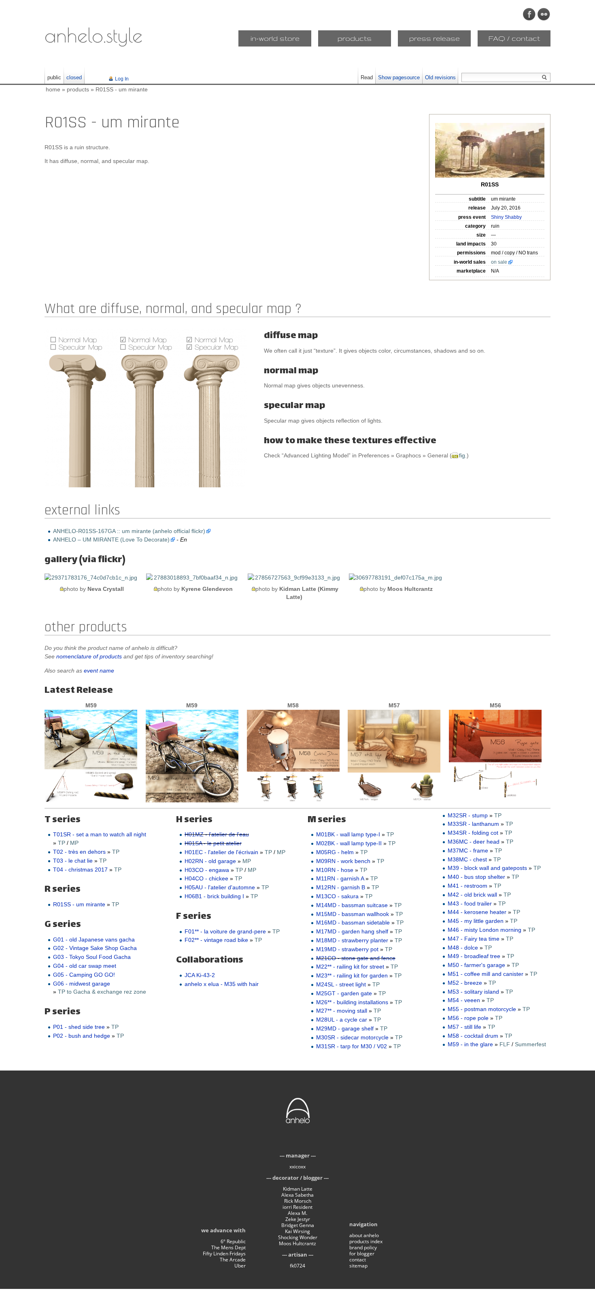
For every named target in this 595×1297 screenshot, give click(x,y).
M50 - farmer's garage (476, 965)
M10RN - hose (334, 870)
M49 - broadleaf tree (474, 956)
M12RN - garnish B (340, 887)
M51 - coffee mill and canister (485, 974)
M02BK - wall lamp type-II (349, 843)
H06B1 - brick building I (214, 896)
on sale (499, 262)
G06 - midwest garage (81, 983)
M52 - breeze (465, 983)
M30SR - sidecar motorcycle (352, 1037)
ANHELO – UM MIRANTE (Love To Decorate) (111, 539)
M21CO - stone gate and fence (355, 958)
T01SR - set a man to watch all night (99, 834)
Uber (240, 1265)
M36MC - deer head (473, 841)
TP (61, 843)
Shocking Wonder (297, 1237)
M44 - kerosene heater (477, 912)
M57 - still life (464, 1027)
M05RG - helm (335, 852)
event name (99, 670)
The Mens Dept (228, 1247)
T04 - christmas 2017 (80, 869)
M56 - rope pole (468, 1018)
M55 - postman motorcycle (482, 1009)
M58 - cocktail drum (473, 1036)
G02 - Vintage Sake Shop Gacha (95, 948)
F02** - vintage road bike (216, 940)
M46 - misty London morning (484, 930)
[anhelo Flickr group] (544, 14)
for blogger (361, 1253)
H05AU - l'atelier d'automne (220, 887)
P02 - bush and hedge (81, 1036)
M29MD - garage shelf (345, 1028)
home (53, 89)
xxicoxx (297, 1166)
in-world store (275, 38)
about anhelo (364, 1235)
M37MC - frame (468, 850)
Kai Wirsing (297, 1231)
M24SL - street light (341, 984)
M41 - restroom (467, 885)
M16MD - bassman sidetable (353, 922)
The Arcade (233, 1259)
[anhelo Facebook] (529, 14)
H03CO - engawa (207, 870)
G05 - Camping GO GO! (84, 974)
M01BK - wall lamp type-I (348, 834)
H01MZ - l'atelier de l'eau (217, 834)
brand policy (363, 1247)
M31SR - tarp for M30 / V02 (351, 1046)
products (355, 38)
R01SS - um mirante (122, 89)
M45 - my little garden (476, 921)
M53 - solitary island (473, 991)
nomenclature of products (89, 656)
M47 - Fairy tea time (473, 938)
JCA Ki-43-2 (200, 975)
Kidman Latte (297, 1188)
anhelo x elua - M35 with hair (222, 984)
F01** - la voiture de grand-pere (225, 931)
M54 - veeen (464, 1000)
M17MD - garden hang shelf (352, 931)
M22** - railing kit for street (350, 966)
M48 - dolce (463, 947)
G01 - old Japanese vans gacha (94, 939)
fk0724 (297, 1265)
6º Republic (233, 1241)
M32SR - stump (468, 815)
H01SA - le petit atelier (213, 843)
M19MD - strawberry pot (347, 949)
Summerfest (530, 1044)
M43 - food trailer (470, 903)
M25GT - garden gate (344, 993)
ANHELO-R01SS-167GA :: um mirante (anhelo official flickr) (129, 531)
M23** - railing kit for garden (352, 975)
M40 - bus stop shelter (476, 877)
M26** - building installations (352, 1002)
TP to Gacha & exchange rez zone (102, 991)
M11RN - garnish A (340, 878)
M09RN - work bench (343, 861)
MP (74, 843)
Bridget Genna (297, 1225)
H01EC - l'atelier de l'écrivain (221, 852)
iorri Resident (297, 1207)
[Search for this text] (544, 77)
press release (434, 38)
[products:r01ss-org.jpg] (489, 150)
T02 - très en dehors (79, 851)
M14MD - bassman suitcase (352, 905)
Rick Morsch (297, 1201)
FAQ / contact (514, 38)
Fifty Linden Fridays (224, 1253)
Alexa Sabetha (297, 1194)
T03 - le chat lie (73, 860)
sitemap (358, 1265)
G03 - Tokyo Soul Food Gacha (92, 957)
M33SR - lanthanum (473, 824)
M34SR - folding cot (473, 832)
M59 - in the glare (470, 1044)
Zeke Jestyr (297, 1219)
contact (357, 1259)
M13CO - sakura (337, 896)
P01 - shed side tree (79, 1027)
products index (365, 1241)
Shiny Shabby (506, 217)
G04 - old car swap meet (84, 966)
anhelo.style (93, 35)
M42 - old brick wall (472, 894)
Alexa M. (297, 1213)
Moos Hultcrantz (297, 1243)
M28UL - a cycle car (341, 1019)
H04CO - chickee (206, 878)
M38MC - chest (467, 859)
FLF (504, 1044)
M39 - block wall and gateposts (487, 868)
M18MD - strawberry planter (352, 940)
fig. (463, 455)
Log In (122, 79)
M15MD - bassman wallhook (352, 914)
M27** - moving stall (341, 1010)
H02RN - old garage (210, 861)
